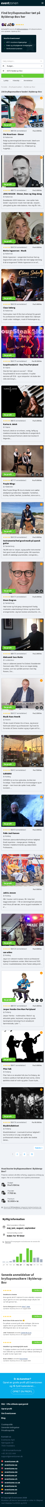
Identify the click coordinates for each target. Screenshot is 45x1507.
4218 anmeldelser (22, 29)
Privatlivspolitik (7, 1430)
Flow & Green (23, 1359)
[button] (22, 61)
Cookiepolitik (7, 1424)
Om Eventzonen (8, 1413)
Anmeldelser (28, 80)
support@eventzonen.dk (12, 1456)
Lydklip (6, 80)
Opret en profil (22, 1391)
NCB (25, 1503)
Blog (3, 1418)
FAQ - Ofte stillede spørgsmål (14, 1404)
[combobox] (25, 71)
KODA (17, 1503)
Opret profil (6, 1409)
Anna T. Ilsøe (26, 1306)
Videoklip (16, 80)
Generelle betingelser (10, 1427)
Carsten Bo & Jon (26, 1332)
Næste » (38, 1148)
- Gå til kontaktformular (11, 1450)
